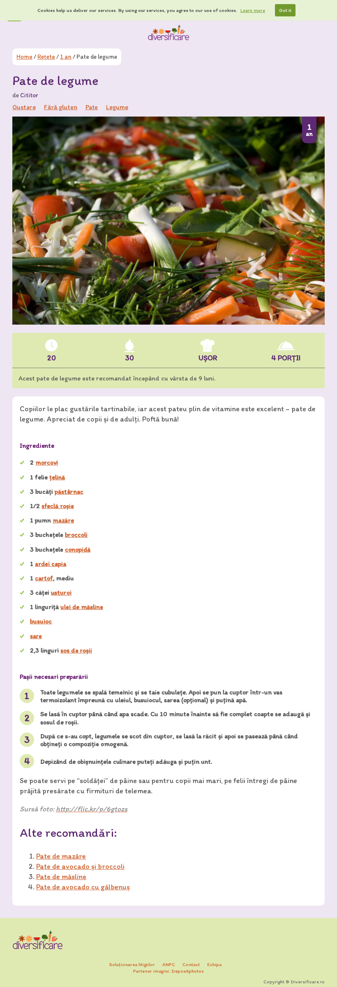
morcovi (46, 462)
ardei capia (50, 564)
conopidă (77, 549)
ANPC (168, 964)
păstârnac (69, 491)
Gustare (24, 107)
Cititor (29, 95)
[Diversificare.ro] (168, 32)
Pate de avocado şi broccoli (80, 866)
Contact (191, 964)
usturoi (61, 592)
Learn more (252, 10)
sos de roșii (76, 650)
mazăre (63, 520)
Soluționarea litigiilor (132, 964)
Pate (91, 107)
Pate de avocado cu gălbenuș (83, 886)
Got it (285, 10)
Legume (117, 107)
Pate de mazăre (61, 856)
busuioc (41, 621)
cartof (44, 578)
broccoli (76, 534)
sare (36, 636)
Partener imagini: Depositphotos (168, 971)
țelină (57, 477)
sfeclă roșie (58, 506)
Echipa (214, 964)
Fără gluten (60, 107)
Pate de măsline (61, 876)
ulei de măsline (81, 607)
